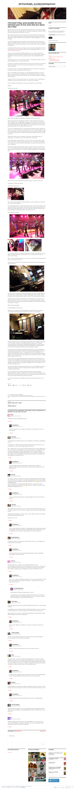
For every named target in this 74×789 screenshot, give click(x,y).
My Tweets (10, 752)
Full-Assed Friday (14, 395)
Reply (10, 421)
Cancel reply (43, 731)
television (42, 396)
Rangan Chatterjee (52, 754)
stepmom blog (37, 396)
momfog (13, 682)
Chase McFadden (15, 632)
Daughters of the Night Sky (53, 772)
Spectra (13, 561)
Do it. (50, 37)
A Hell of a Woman (52, 762)
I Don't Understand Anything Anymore (56, 56)
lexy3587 (13, 474)
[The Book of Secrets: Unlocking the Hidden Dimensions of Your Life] (65, 769)
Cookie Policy (23, 787)
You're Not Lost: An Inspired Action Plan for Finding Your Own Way (56, 758)
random (29, 396)
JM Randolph (20, 394)
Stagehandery (30, 395)
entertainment (13, 396)
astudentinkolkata (18, 588)
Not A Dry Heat (52, 58)
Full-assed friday (19, 396)
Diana (12, 655)
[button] (34, 757)
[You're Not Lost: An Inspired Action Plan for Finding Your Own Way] (65, 759)
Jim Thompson (52, 763)
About (50, 25)
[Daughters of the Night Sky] (65, 774)
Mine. (50, 57)
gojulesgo (13, 437)
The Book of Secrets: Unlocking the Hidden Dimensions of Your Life (55, 768)
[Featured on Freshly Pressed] (53, 781)
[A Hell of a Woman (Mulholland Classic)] (65, 765)
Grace (50, 55)
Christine (13, 504)
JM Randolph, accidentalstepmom (37, 3)
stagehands (33, 396)
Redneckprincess (15, 537)
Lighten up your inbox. (54, 28)
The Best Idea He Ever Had (54, 59)
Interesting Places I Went (22, 395)
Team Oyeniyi (14, 601)
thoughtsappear (15, 704)
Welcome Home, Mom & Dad (54, 60)
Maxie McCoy (51, 759)
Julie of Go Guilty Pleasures (14, 50)
